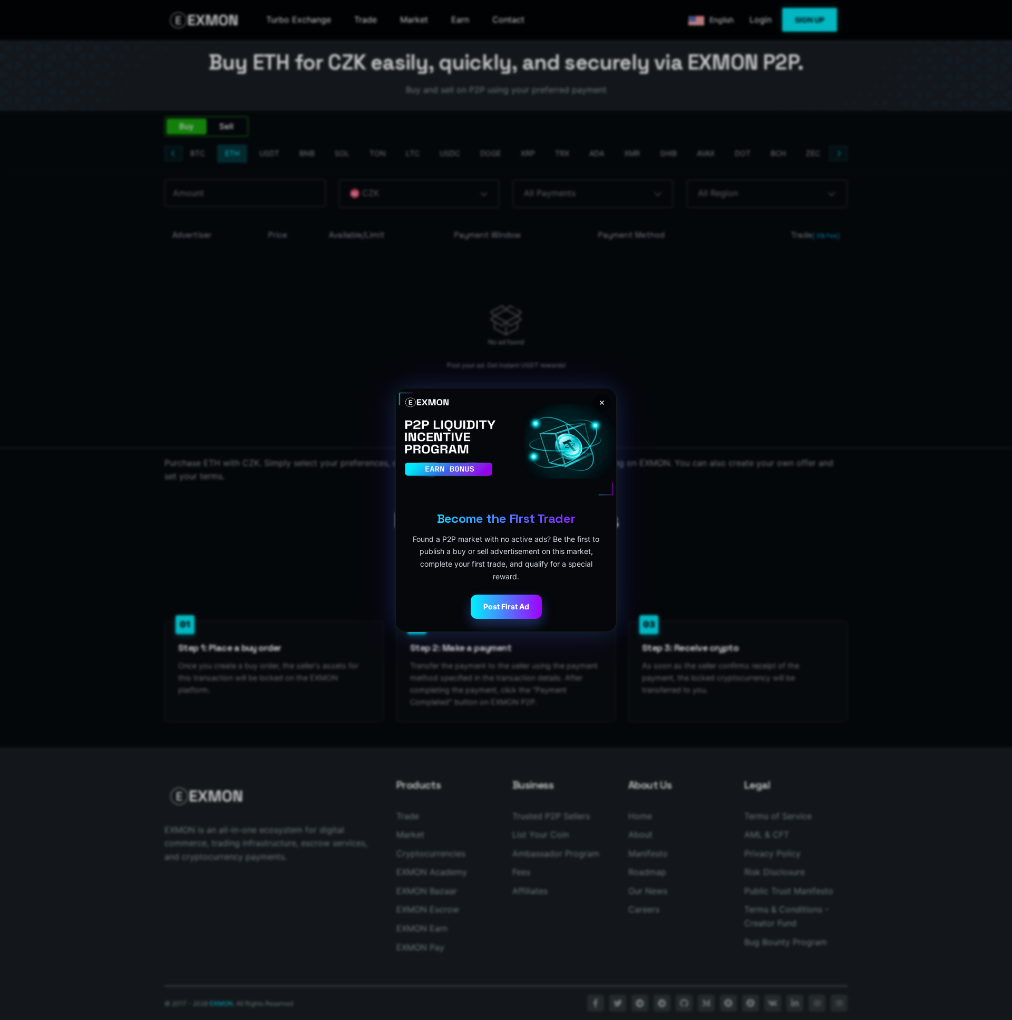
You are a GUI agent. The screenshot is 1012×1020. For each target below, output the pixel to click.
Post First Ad (506, 606)
